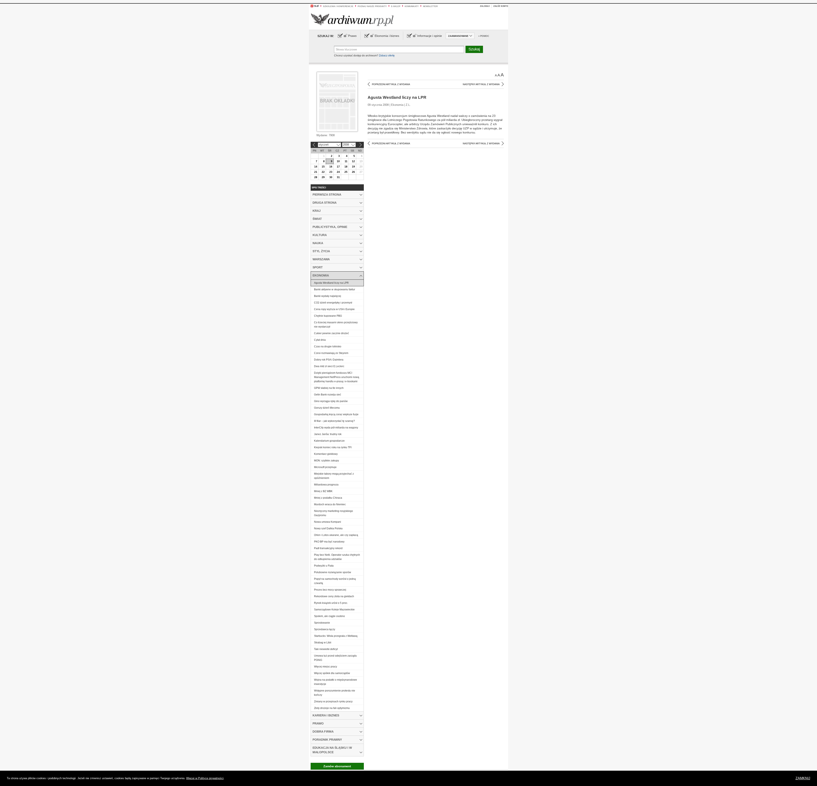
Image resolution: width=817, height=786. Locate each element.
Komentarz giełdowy (326, 453)
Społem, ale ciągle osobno (329, 616)
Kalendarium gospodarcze (329, 440)
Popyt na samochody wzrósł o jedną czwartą (335, 581)
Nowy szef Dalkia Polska (328, 528)
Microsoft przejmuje (325, 467)
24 (338, 171)
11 (346, 161)
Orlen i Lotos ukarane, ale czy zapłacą (336, 535)
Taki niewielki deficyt (326, 649)
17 (338, 166)
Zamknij (803, 778)
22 (323, 171)
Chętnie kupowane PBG (328, 315)
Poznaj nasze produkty (372, 6)
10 (338, 161)
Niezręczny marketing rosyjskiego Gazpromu (333, 513)
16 (330, 166)
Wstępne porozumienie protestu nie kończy (334, 692)
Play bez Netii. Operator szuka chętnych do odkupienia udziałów (337, 557)
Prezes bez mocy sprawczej (330, 589)
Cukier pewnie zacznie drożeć (331, 333)
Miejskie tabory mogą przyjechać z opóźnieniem (334, 476)
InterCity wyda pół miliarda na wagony (336, 427)
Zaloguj (485, 6)
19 (353, 166)
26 (353, 171)
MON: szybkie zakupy (326, 460)
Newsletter (430, 6)
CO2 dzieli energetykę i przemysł (333, 302)
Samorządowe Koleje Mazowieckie (334, 609)
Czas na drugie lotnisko (327, 346)
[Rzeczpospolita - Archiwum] (352, 19)
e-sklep (395, 6)
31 (338, 177)
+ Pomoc (483, 36)
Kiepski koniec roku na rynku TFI (332, 447)
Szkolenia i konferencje (338, 6)
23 (330, 171)
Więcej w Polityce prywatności (205, 778)
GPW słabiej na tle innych (329, 388)
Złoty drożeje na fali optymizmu (332, 708)
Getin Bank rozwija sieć (327, 394)
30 (330, 177)
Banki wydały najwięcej (327, 296)
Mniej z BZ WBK (323, 491)
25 (345, 171)
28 (315, 177)
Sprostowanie (322, 622)
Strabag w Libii (322, 642)
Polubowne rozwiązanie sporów (332, 572)
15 (323, 166)
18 (345, 166)
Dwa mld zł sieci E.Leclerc (329, 366)
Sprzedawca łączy (324, 629)
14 (315, 166)
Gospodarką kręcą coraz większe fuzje (336, 414)
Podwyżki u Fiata (324, 565)
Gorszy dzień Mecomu (327, 407)
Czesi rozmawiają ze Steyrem (331, 353)
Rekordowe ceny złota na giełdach (334, 596)
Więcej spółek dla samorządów (332, 673)
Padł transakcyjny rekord (328, 548)
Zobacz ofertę (387, 55)
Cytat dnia (320, 339)
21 (315, 171)
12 (353, 161)
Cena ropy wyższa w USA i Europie (334, 309)
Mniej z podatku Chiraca (328, 497)
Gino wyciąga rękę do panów (331, 401)
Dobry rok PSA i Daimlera (328, 359)
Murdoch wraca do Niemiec (330, 504)
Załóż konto (500, 6)
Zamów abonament (337, 766)
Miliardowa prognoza (326, 484)
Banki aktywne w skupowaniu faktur (334, 289)
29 (323, 177)
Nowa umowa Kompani (327, 521)
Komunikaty (412, 6)
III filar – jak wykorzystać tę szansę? (334, 420)
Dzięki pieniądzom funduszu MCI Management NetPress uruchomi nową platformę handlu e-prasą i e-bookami (336, 377)
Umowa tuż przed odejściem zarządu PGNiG (335, 657)
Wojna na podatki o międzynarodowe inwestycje (335, 682)
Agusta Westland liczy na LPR (331, 282)
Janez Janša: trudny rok (327, 434)
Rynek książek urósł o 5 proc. (331, 602)
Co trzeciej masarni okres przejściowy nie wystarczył (336, 324)
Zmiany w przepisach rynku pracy (333, 701)
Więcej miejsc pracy (325, 666)
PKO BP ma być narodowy (329, 541)
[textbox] (399, 49)
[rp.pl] (315, 5)
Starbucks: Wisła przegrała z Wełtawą (335, 635)
